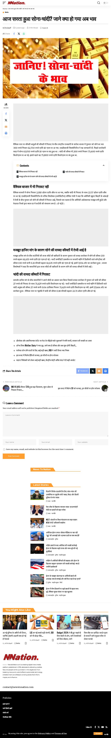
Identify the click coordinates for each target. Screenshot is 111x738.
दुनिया (56, 539)
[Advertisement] (60, 122)
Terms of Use (61, 733)
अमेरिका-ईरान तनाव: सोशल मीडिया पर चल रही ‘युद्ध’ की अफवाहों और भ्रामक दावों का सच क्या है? (62, 534)
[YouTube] (103, 727)
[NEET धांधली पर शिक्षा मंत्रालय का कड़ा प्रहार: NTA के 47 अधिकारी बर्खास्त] (37, 523)
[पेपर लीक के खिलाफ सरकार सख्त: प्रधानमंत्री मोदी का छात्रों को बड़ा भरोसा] (37, 510)
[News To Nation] (17, 3)
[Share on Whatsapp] (24, 33)
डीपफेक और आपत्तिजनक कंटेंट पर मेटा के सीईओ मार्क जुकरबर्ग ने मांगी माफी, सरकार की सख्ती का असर (54, 340)
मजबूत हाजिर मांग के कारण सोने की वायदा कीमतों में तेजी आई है (38, 176)
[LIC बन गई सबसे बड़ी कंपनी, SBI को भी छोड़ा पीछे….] (42, 622)
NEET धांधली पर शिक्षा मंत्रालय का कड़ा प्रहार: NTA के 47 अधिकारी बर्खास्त (61, 521)
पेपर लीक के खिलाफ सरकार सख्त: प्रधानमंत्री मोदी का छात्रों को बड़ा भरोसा (62, 508)
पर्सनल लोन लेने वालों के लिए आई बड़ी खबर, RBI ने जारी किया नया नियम (42, 350)
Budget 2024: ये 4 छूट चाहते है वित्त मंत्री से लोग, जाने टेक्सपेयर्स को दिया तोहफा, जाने (69, 635)
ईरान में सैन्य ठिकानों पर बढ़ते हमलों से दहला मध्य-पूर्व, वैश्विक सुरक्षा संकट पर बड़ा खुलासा (62, 590)
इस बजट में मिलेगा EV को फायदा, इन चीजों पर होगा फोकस (37, 355)
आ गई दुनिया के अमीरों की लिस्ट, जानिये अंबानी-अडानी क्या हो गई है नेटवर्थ (14, 635)
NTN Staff (7, 28)
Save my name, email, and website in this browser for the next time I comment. (40, 449)
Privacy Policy (44, 733)
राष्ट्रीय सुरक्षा (62, 555)
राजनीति (54, 501)
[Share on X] (19, 33)
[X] (98, 727)
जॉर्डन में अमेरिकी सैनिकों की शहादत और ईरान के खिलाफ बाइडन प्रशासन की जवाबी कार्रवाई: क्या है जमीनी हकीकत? (62, 563)
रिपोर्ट (61, 582)
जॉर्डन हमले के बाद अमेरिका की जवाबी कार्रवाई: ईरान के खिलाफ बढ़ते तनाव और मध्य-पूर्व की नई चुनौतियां (62, 548)
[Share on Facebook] (14, 33)
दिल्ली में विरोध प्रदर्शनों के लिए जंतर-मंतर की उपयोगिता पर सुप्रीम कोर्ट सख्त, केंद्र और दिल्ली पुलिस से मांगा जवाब (62, 494)
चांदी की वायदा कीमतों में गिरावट (74, 171)
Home (5, 9)
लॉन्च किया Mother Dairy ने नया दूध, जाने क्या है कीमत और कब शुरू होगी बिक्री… (46, 345)
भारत (49, 501)
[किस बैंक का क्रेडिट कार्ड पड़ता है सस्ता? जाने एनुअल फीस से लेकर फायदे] (96, 622)
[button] (98, 733)
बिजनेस (6, 12)
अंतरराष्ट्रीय (51, 539)
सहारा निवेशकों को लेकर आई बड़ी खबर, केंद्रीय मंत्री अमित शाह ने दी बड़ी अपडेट (45, 360)
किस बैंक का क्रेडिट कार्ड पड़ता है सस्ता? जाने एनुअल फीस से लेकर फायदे (95, 635)
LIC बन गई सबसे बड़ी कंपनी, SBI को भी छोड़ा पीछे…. (41, 634)
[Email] (6, 126)
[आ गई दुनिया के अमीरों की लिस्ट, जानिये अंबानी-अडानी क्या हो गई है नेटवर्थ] (15, 622)
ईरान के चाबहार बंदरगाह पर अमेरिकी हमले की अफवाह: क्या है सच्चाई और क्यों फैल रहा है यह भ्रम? (63, 577)
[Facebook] (95, 727)
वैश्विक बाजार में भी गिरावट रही (28, 171)
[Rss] (106, 727)
